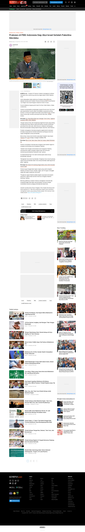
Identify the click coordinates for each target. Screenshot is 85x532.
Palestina (22, 137)
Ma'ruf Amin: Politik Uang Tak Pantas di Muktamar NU (39, 342)
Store (52, 489)
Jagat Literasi (24, 6)
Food (41, 490)
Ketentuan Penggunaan (36, 511)
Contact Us (69, 511)
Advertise (28, 511)
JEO (52, 482)
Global (30, 482)
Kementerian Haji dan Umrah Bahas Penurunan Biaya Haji (69, 424)
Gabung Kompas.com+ (47, 29)
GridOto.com (70, 496)
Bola (42, 6)
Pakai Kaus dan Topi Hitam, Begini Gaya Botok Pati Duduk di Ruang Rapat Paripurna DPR (66, 316)
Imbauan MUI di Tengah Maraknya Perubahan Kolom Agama (69, 410)
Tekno (33, 6)
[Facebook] (10, 481)
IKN (30, 489)
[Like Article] (48, 41)
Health (30, 499)
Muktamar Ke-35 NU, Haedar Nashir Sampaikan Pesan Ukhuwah (39, 352)
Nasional (31, 480)
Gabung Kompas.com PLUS (56, 2)
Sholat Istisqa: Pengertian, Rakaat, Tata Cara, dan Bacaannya (39, 431)
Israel (28, 137)
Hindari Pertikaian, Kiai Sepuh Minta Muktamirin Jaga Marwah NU (39, 313)
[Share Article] (51, 41)
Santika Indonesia (71, 506)
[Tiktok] (15, 483)
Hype (41, 485)
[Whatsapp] (13, 483)
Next (36, 461)
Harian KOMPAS (71, 480)
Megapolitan (31, 483)
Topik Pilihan (53, 497)
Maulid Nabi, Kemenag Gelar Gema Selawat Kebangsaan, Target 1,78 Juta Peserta (37, 450)
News (11, 6)
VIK (52, 480)
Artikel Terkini (54, 496)
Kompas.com (12, 32)
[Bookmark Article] (54, 41)
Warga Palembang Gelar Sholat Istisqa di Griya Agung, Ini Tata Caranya (38, 333)
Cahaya (29, 6)
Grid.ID (69, 494)
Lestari (54, 7)
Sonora (69, 492)
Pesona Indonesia (55, 490)
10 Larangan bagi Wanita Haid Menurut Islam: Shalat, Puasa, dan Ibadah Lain (69, 432)
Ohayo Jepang (54, 485)
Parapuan (42, 496)
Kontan (69, 490)
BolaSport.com (71, 497)
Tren (50, 6)
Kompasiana (70, 483)
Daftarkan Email (15, 500)
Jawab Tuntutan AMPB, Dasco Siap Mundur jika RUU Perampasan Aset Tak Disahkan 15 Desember (66, 278)
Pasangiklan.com (71, 489)
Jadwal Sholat (28, 9)
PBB (48, 99)
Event (18, 6)
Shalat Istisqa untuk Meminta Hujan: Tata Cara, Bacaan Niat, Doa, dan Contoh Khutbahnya (38, 401)
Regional (31, 485)
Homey (41, 489)
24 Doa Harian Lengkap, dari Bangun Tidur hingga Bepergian (39, 323)
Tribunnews (70, 501)
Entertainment (32, 496)
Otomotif (38, 6)
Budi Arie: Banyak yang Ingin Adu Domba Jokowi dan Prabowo (65, 243)
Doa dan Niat (22, 9)
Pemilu (30, 487)
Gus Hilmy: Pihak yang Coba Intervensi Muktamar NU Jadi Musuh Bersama (39, 372)
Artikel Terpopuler (55, 494)
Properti (62, 6)
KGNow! (69, 487)
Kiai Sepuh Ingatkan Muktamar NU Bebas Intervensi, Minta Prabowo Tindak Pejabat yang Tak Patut (40, 383)
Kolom (14, 6)
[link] (72, 2)
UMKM (41, 492)
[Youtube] (10, 483)
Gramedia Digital (71, 504)
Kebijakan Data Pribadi (46, 511)
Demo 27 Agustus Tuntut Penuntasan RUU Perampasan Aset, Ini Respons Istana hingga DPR (66, 334)
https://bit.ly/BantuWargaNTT (34, 192)
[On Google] (45, 41)
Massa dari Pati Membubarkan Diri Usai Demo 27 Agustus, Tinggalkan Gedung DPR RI (66, 260)
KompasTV (70, 482)
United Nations (27, 91)
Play (52, 492)
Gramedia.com (71, 503)
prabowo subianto (42, 204)
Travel (71, 6)
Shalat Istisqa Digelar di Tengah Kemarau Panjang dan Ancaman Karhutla (39, 441)
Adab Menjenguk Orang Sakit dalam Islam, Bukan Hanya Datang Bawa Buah (39, 362)
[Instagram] (18, 481)
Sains (30, 497)
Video (41, 499)
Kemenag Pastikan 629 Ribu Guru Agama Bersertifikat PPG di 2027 (69, 417)
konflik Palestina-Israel (26, 206)
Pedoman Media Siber (57, 511)
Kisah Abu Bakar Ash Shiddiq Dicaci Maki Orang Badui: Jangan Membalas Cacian (68, 403)
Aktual (17, 9)
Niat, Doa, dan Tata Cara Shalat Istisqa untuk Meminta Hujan (38, 392)
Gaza (49, 112)
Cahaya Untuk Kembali (36, 9)
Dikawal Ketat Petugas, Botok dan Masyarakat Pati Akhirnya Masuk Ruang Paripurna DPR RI (66, 370)
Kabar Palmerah (16, 511)
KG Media (70, 485)
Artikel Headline (54, 499)
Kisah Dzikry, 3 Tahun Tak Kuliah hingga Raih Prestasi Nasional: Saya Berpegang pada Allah (38, 421)
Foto (41, 497)
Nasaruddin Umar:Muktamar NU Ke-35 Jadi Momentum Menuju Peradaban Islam (37, 411)
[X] (13, 481)
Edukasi (67, 6)
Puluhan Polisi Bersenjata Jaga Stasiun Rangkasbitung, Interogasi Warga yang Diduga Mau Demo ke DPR (66, 297)
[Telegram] (15, 481)
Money (58, 6)
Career (64, 511)
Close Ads (42, 527)
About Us (23, 511)
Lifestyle (46, 6)
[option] (28, 218)
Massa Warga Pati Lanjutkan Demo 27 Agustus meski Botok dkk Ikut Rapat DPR (66, 353)
